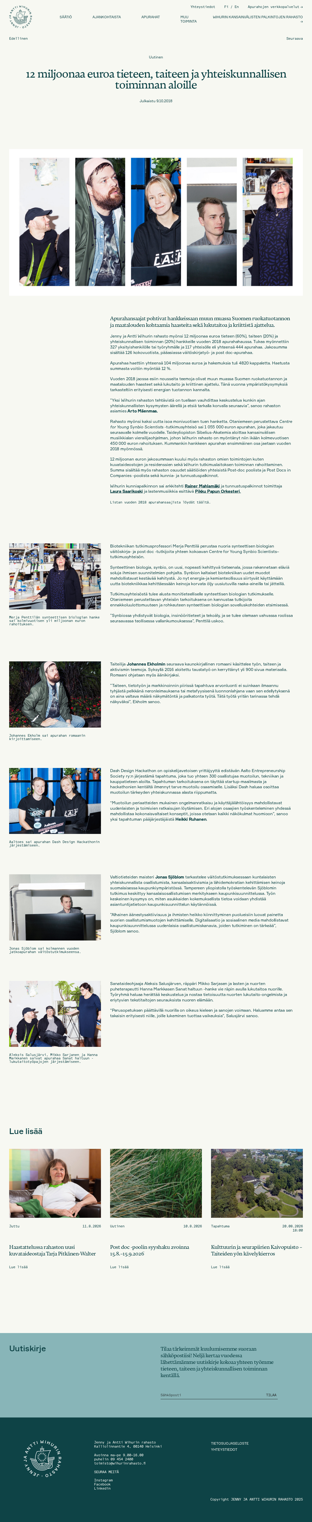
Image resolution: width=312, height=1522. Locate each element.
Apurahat (150, 17)
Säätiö (66, 17)
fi (226, 7)
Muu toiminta (188, 19)
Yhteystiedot (202, 7)
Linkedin (102, 1488)
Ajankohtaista (107, 17)
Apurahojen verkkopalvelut (273, 7)
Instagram (103, 1480)
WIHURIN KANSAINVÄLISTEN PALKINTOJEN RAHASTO (258, 17)
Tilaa (271, 1395)
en (237, 7)
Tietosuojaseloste (230, 1443)
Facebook (102, 1484)
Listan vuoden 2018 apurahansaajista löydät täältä (159, 502)
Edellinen (18, 38)
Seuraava (294, 38)
